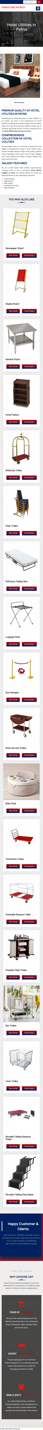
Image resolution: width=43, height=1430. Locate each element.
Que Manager (12, 692)
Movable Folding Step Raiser (20, 1194)
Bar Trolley (11, 1025)
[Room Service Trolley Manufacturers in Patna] (21, 726)
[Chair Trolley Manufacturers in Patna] (21, 504)
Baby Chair (11, 803)
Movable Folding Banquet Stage (18, 1137)
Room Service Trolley (16, 748)
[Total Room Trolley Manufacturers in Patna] (21, 837)
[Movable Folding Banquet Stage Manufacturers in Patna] (21, 1115)
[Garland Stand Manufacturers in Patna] (21, 337)
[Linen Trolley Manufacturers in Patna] (21, 1059)
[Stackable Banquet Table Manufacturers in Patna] (21, 893)
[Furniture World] (13, 7)
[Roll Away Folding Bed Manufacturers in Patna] (21, 559)
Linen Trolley (12, 1081)
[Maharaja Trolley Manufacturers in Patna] (21, 448)
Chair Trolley (12, 526)
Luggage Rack (13, 637)
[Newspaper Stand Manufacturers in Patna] (21, 226)
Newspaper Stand (14, 248)
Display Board (12, 304)
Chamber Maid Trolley (16, 970)
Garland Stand (13, 359)
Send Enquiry (29, 255)
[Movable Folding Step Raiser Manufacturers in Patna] (21, 1173)
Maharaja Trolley (14, 470)
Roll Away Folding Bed (16, 581)
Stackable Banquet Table (18, 914)
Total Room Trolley (15, 859)
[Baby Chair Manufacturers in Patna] (21, 782)
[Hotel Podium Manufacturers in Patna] (21, 393)
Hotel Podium (12, 415)
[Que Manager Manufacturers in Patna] (21, 671)
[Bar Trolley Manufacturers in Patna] (21, 1004)
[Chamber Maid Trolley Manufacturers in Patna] (21, 948)
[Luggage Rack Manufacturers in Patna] (21, 615)
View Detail (13, 255)
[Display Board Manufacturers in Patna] (21, 282)
